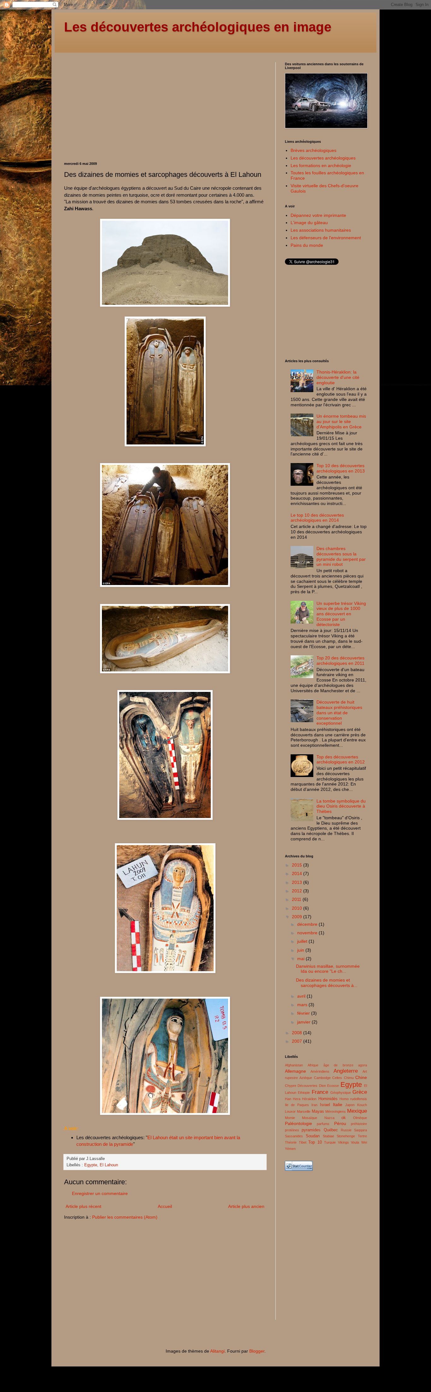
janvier (304, 1021)
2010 (297, 908)
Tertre (362, 1136)
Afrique (313, 1065)
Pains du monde (307, 245)
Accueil (165, 1206)
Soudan (313, 1136)
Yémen (290, 1149)
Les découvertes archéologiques (323, 157)
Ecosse (333, 1086)
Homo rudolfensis (353, 1099)
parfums (323, 1124)
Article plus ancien (246, 1206)
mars (303, 1004)
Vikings (343, 1142)
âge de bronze (338, 1065)
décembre (308, 924)
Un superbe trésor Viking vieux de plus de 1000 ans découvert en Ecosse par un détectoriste (341, 614)
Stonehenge (346, 1136)
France (320, 1092)
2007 (297, 1041)
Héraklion (309, 1099)
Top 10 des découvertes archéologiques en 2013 (340, 468)
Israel (325, 1105)
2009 (297, 916)
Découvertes (307, 1086)
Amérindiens (319, 1071)
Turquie (330, 1142)
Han (288, 1099)
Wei (364, 1142)
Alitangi (217, 1351)
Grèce (359, 1092)
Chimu (349, 1078)
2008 (297, 1032)
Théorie (291, 1142)
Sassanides (294, 1136)
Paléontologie (298, 1123)
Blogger (256, 1351)
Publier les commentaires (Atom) (124, 1217)
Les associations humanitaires (321, 230)
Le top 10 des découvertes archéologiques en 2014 (317, 518)
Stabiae (328, 1136)
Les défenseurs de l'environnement (326, 237)
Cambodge (322, 1078)
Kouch (362, 1105)
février (304, 1013)
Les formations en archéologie (321, 165)
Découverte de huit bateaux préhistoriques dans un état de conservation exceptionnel (339, 712)
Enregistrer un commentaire (100, 1193)
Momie (290, 1118)
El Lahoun (109, 1165)
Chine (361, 1077)
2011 (297, 899)
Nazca (329, 1118)
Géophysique (340, 1092)
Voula (355, 1142)
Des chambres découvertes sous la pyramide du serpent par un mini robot (341, 556)
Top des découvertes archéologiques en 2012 (340, 759)
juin (301, 950)
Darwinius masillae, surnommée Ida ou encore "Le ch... (328, 969)
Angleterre (346, 1071)
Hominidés (328, 1099)
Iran (314, 1105)
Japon (350, 1105)
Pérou (340, 1123)
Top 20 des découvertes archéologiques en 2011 (340, 660)
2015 (297, 864)
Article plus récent (83, 1206)
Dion (322, 1086)
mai (301, 958)
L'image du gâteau (309, 222)
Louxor (290, 1111)
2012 (297, 890)
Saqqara (360, 1130)
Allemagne (295, 1071)
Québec (331, 1130)
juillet (303, 941)
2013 (297, 882)
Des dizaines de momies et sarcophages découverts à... (326, 982)
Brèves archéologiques (313, 150)
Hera (296, 1099)
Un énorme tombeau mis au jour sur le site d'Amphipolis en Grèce (341, 421)
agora (362, 1065)
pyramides (311, 1130)
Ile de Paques (297, 1105)
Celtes (337, 1078)
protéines (292, 1130)
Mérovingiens (335, 1111)
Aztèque (305, 1078)
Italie (337, 1104)
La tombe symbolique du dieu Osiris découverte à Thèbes (341, 806)
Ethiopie (304, 1092)
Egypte (90, 1165)
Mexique (357, 1111)
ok (343, 1118)
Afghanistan (294, 1065)
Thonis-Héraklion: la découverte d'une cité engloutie (337, 377)
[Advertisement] (117, 106)
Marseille (303, 1111)
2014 (297, 873)
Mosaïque (309, 1118)
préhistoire (359, 1124)
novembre (308, 932)
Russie (346, 1130)
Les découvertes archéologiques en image (197, 27)
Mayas (318, 1111)
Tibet (302, 1142)
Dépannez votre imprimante (318, 215)
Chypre (290, 1086)
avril (302, 996)
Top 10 (315, 1142)
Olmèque (360, 1118)
